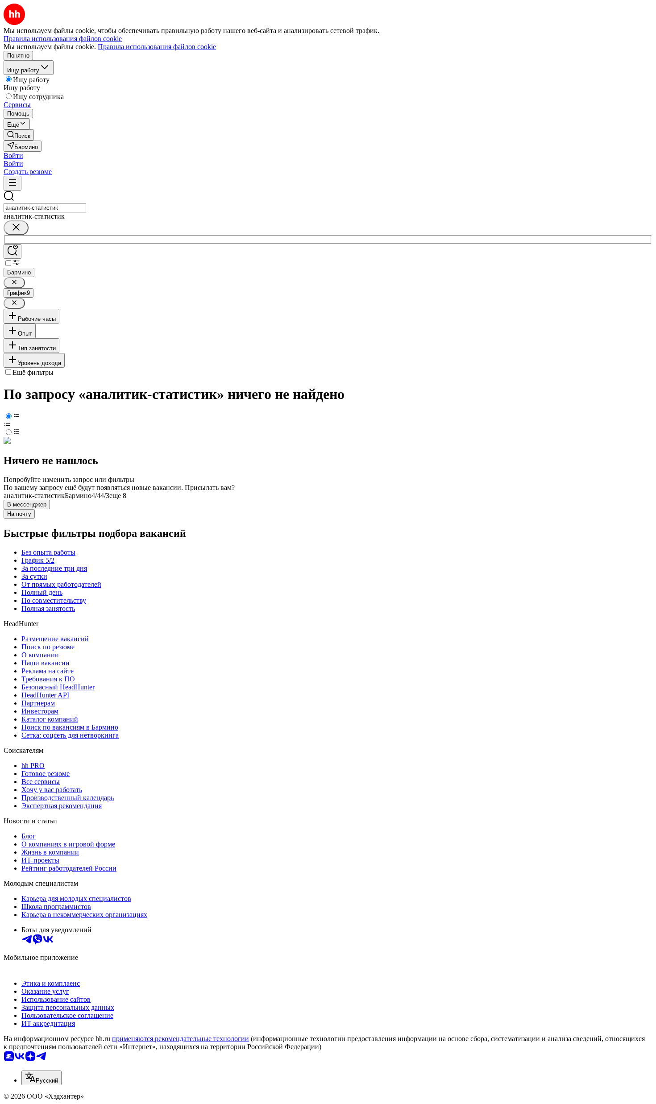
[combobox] (45, 207)
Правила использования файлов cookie (157, 46)
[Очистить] (16, 227)
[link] (19, 135)
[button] (13, 155)
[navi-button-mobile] (12, 183)
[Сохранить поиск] (12, 251)
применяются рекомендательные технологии (180, 1038)
